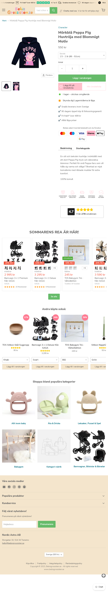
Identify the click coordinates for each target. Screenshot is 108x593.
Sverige (52, 554)
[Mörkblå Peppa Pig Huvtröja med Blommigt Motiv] (6, 86)
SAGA (6, 284)
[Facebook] (9, 487)
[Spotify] (24, 487)
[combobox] (15, 359)
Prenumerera (46, 524)
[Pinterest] (19, 487)
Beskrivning (66, 148)
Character (62, 27)
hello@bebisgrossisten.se (13, 543)
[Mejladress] (4, 487)
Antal (60, 62)
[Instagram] (14, 487)
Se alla (54, 296)
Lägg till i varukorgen (16, 366)
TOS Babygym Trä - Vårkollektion (74, 279)
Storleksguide (83, 148)
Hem (4, 21)
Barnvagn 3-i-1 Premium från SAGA (16, 279)
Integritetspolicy (55, 563)
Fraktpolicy (41, 563)
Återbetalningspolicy (73, 563)
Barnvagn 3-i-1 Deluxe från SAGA (45, 279)
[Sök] (53, 10)
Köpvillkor (30, 563)
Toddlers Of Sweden (72, 284)
